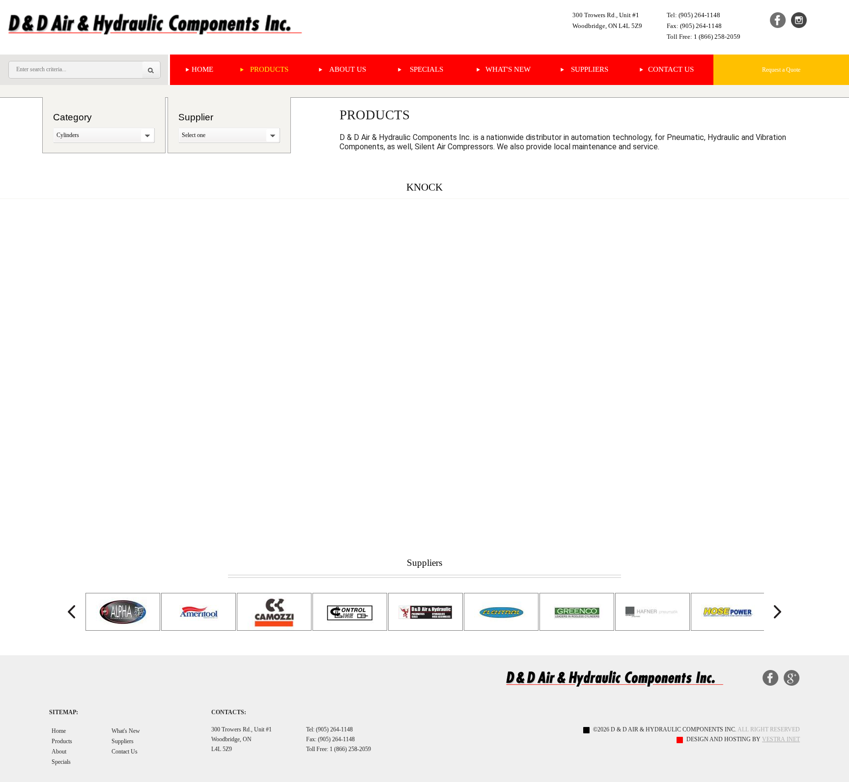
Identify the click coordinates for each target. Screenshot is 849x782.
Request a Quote (781, 69)
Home (202, 69)
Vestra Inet (781, 739)
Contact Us (671, 69)
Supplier (195, 117)
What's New (508, 69)
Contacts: (228, 712)
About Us (347, 69)
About (59, 751)
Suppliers (589, 69)
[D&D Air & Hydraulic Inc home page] (155, 23)
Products (269, 69)
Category (72, 117)
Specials (426, 69)
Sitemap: (63, 712)
